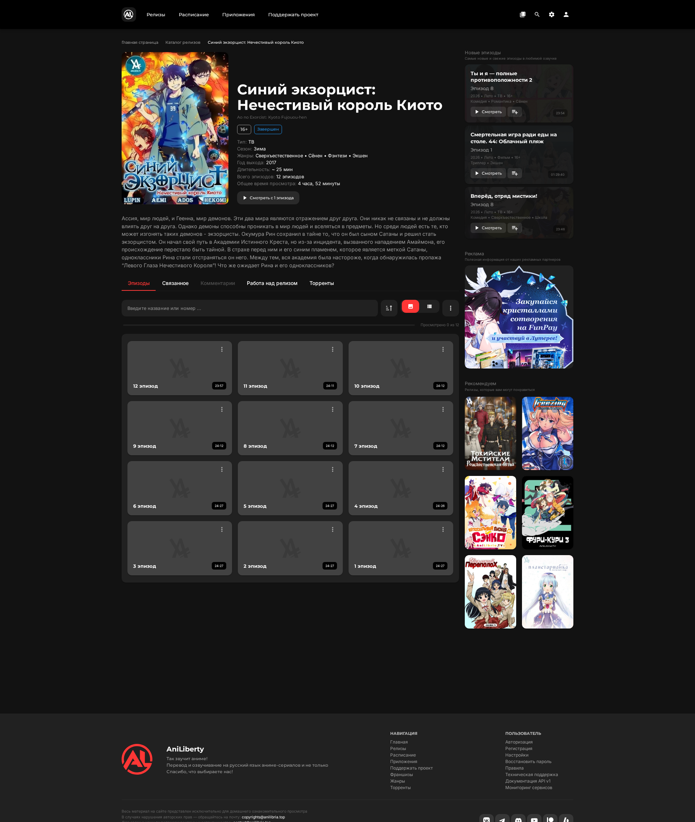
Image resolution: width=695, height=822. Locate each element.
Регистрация (518, 748)
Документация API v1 (528, 781)
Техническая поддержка (531, 774)
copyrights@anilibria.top (263, 817)
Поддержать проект (411, 768)
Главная (399, 742)
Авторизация (519, 742)
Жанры (397, 781)
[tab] (139, 283)
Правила (514, 768)
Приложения (403, 761)
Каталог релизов (183, 42)
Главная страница (140, 42)
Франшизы (401, 774)
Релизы (398, 748)
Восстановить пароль (528, 761)
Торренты (400, 787)
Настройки (516, 755)
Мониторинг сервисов (528, 787)
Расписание (403, 755)
